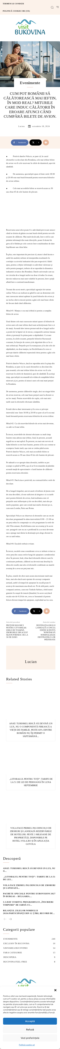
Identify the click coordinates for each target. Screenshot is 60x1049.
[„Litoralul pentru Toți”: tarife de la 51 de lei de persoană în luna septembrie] (30, 758)
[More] (46, 142)
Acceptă (30, 1021)
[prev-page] (5, 919)
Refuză (30, 1029)
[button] (55, 990)
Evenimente (30, 83)
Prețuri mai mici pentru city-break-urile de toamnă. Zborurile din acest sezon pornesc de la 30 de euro (17, 631)
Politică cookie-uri (27, 1045)
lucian (21, 126)
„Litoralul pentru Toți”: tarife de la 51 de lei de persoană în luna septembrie (31, 782)
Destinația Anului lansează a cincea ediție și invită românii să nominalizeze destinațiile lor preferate (45, 632)
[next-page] (10, 919)
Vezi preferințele (30, 1038)
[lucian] (14, 126)
